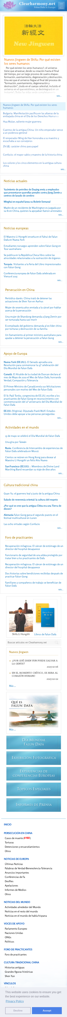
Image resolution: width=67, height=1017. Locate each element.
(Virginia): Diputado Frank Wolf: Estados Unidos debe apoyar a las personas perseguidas (29, 412)
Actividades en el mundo (22, 427)
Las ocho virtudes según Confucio (22, 523)
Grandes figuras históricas (19, 971)
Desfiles (9, 881)
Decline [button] (18, 1010)
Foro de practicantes (19, 537)
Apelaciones (11, 885)
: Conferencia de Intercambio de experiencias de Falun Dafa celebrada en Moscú (34, 449)
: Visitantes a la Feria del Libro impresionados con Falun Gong (32, 266)
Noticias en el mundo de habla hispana (26, 915)
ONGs (8, 937)
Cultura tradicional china (21, 485)
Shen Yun (10, 975)
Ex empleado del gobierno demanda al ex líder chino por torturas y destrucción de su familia (33, 327)
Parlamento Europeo (16, 928)
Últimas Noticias (14, 863)
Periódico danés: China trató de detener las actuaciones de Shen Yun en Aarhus (28, 300)
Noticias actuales (15, 181)
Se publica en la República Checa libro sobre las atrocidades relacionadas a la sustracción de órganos (32, 256)
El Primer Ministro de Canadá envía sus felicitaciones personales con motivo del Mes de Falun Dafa (32, 388)
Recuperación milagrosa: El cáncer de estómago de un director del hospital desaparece (34, 547)
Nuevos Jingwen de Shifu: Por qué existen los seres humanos (32, 61)
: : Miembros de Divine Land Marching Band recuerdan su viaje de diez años (32, 468)
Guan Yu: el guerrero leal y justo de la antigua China (32, 493)
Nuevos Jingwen (18, 652)
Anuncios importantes (17, 872)
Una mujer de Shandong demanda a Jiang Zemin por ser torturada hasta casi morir (33, 318)
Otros (8, 850)
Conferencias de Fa (15, 876)
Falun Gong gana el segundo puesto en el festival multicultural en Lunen (31, 516)
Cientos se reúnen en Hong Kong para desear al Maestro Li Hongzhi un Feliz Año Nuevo (30, 459)
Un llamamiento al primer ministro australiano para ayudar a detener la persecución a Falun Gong (33, 336)
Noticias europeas (16, 228)
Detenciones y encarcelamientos (22, 846)
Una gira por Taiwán (15, 441)
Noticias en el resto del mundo (21, 911)
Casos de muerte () (18, 838)
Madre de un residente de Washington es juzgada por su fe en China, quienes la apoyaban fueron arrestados (33, 209)
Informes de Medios (15, 889)
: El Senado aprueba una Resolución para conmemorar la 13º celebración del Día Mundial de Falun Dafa (31, 365)
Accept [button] (47, 1010)
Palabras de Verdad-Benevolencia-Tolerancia (28, 868)
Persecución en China (19, 290)
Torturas (9, 842)
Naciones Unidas (14, 932)
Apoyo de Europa (15, 353)
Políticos (9, 941)
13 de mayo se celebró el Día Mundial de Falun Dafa (32, 435)
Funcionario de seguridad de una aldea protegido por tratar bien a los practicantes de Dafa (33, 556)
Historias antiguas (14, 967)
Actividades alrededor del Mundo (23, 907)
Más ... (59, 96)
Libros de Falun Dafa (45, 634)
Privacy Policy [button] (15, 1001)
